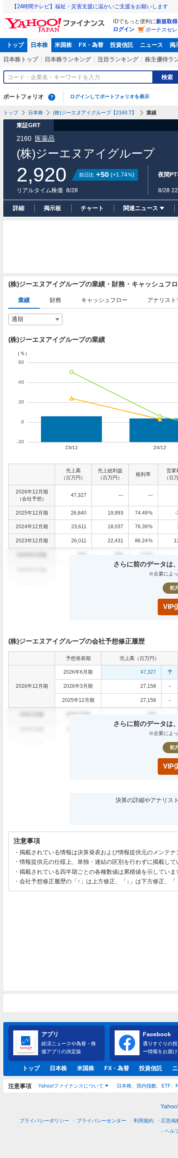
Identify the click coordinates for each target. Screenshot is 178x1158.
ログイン (124, 29)
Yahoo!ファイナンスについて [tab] (70, 1086)
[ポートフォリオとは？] (51, 97)
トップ (15, 44)
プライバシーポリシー (44, 1121)
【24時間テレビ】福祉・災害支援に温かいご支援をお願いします (90, 6)
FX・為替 (91, 44)
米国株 (63, 44)
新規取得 (167, 21)
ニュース (151, 44)
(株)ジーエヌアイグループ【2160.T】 (95, 113)
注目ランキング (118, 59)
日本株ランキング (68, 59)
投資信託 (121, 44)
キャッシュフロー (104, 300)
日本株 (39, 44)
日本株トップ (20, 59)
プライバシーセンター (101, 1121)
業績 (24, 300)
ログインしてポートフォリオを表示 (109, 96)
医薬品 (45, 138)
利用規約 (144, 1121)
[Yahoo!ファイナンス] (56, 20)
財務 (55, 300)
